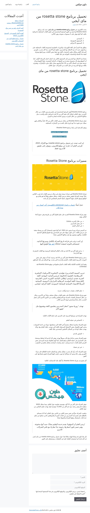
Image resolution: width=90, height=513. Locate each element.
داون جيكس (81, 4)
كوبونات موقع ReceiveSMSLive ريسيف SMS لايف (15, 23)
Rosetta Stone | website (59, 132)
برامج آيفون (8, 4)
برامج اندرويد (18, 4)
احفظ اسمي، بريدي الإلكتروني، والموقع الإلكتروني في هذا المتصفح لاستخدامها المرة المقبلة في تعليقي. (60, 493)
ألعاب (27, 4)
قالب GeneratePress (35, 510)
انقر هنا (52, 244)
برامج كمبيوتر (36, 4)
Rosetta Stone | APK (59, 136)
